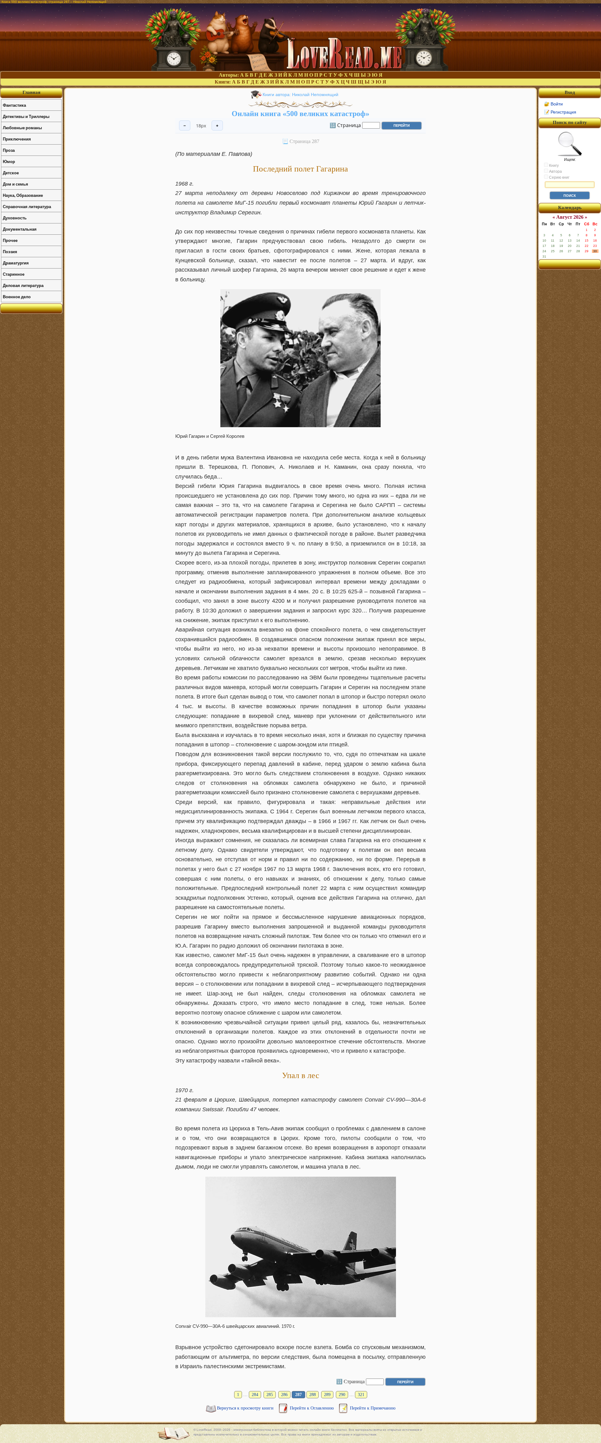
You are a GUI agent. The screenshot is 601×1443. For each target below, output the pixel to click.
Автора (555, 171)
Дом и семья (15, 184)
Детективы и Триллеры (26, 116)
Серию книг (558, 177)
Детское (11, 173)
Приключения (17, 139)
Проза (9, 150)
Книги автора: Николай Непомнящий (300, 94)
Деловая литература (23, 285)
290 (342, 1394)
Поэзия (10, 251)
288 (312, 1394)
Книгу (553, 165)
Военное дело (17, 296)
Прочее (10, 240)
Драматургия (16, 263)
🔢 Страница (345, 124)
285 (269, 1394)
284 (255, 1394)
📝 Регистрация (560, 112)
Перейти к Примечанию (372, 1408)
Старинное (13, 274)
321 (361, 1394)
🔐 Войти (553, 103)
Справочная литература (27, 206)
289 (327, 1394)
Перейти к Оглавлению (312, 1408)
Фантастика (14, 105)
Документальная (20, 229)
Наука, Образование (23, 195)
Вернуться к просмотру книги (246, 1408)
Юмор (9, 161)
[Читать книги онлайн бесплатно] (300, 69)
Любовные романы (22, 127)
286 (284, 1394)
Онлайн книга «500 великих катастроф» (300, 114)
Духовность (15, 218)
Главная (31, 92)
